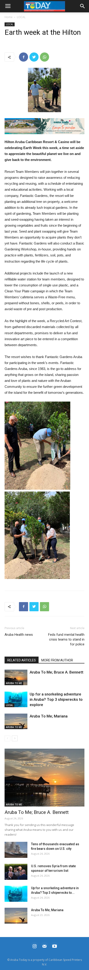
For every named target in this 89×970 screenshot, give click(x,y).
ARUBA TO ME (14, 683)
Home (9, 17)
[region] (44, 126)
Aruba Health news (19, 635)
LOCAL (21, 17)
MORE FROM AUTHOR (57, 660)
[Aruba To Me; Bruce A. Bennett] (16, 677)
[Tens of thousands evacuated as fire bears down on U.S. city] (16, 850)
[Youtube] (54, 945)
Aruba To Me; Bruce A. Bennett (56, 672)
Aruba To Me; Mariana (49, 716)
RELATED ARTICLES (21, 660)
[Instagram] (34, 945)
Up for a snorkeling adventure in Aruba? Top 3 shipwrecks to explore (56, 699)
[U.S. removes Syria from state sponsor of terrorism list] (16, 872)
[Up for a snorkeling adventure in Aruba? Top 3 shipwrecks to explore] (16, 699)
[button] (44, 126)
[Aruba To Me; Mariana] (16, 721)
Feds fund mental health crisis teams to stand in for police (66, 639)
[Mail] (44, 945)
